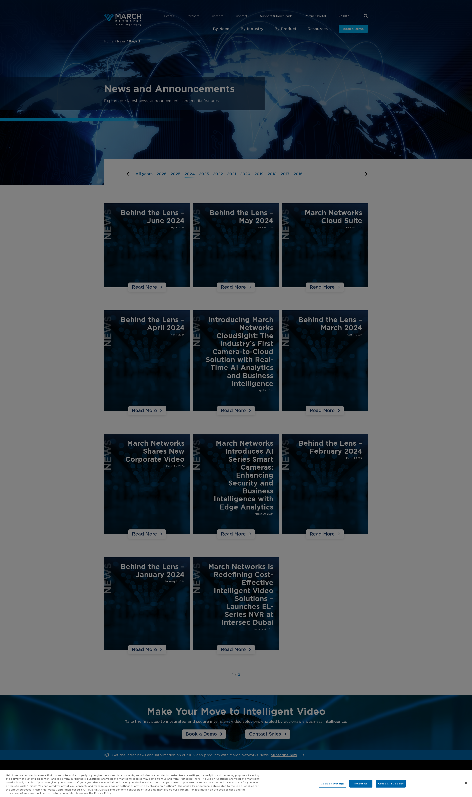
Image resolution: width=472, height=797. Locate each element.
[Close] (466, 783)
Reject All (360, 783)
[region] (236, 783)
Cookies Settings (332, 783)
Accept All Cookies (391, 783)
